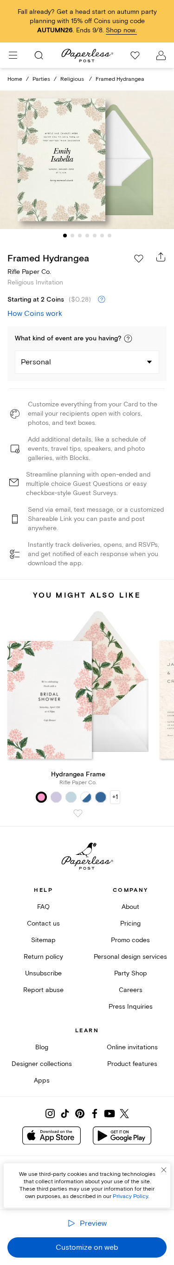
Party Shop (130, 973)
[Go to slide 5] (95, 235)
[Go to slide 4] (87, 235)
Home (14, 79)
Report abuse (43, 990)
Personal (36, 362)
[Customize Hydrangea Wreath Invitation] (87, 159)
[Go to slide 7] (109, 235)
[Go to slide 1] (65, 235)
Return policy (43, 957)
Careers (130, 990)
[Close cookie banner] (163, 1169)
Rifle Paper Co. (29, 272)
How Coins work (34, 313)
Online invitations (132, 1047)
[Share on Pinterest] (79, 1113)
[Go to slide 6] (102, 235)
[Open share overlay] (161, 256)
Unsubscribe (43, 973)
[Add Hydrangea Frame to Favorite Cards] (78, 813)
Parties (41, 79)
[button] (128, 338)
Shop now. (121, 30)
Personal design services (130, 957)
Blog (41, 1047)
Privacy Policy (130, 1196)
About (130, 907)
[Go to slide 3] (80, 235)
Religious (72, 79)
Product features (132, 1064)
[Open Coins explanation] (101, 299)
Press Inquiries (131, 1007)
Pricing (130, 923)
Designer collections (42, 1064)
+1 (115, 797)
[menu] (13, 55)
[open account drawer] (161, 55)
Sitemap (43, 940)
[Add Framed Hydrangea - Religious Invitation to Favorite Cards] (138, 258)
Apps (42, 1080)
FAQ (43, 907)
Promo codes (130, 940)
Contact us (43, 923)
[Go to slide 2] (72, 235)
